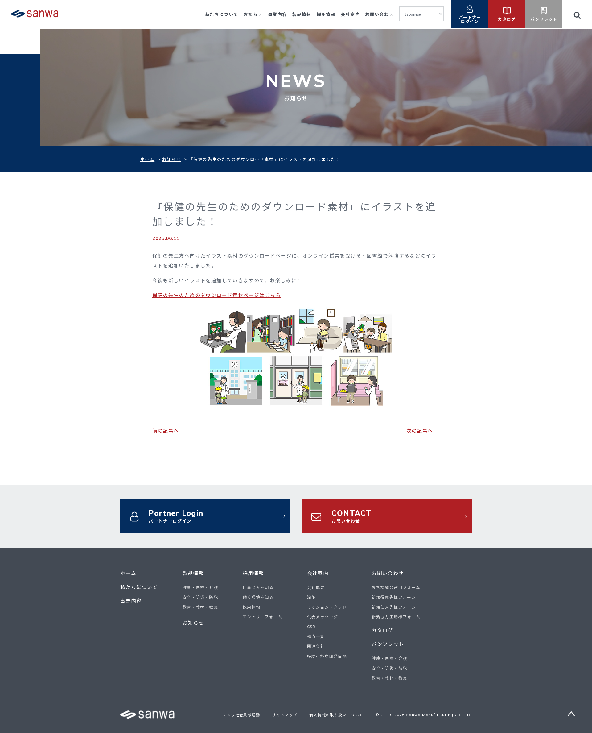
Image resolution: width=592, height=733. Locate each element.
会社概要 (316, 587)
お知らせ (253, 14)
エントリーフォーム (262, 616)
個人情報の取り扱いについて (336, 714)
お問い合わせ (379, 14)
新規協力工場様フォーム (396, 616)
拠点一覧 (316, 636)
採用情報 (326, 14)
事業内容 (277, 14)
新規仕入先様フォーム (394, 607)
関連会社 (316, 646)
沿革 (311, 597)
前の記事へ (165, 430)
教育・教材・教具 (200, 607)
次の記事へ (419, 430)
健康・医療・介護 (200, 587)
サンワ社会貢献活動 (241, 714)
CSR (311, 626)
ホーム (147, 159)
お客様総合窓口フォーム (396, 587)
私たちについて (221, 14)
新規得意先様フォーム (394, 597)
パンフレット (388, 644)
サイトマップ (284, 714)
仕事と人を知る (258, 587)
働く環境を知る (258, 597)
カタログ (382, 630)
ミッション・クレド (327, 607)
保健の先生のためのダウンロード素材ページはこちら (216, 295)
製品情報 (301, 14)
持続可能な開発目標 (327, 656)
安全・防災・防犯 (200, 597)
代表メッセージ (322, 616)
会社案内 (350, 14)
